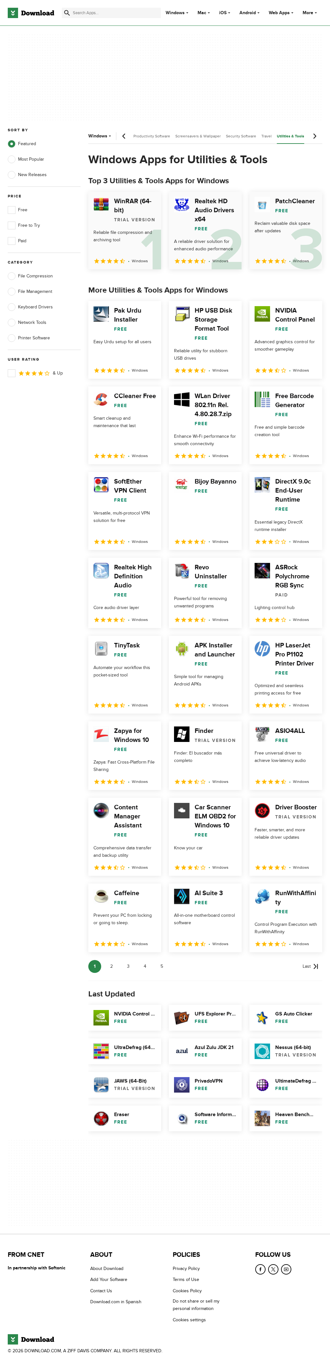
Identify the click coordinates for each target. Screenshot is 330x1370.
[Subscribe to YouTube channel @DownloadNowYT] (286, 1269)
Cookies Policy (187, 1290)
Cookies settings (189, 1319)
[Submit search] (67, 13)
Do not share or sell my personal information (196, 1304)
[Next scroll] (314, 136)
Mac (202, 13)
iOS (223, 13)
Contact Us (101, 1290)
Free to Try (29, 225)
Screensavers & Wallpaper (198, 136)
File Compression (35, 276)
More (308, 12)
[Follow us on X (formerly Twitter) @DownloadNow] (273, 1269)
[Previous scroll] (124, 136)
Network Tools (32, 322)
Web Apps (279, 13)
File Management (35, 291)
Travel (266, 136)
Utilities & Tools (290, 136)
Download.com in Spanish (115, 1302)
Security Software (241, 136)
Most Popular (31, 159)
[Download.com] (31, 13)
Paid (22, 241)
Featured (27, 143)
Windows (175, 13)
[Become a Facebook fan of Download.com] (260, 1269)
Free (22, 210)
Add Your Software (108, 1279)
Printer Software (34, 338)
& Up (58, 373)
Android (247, 13)
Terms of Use (186, 1279)
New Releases (32, 174)
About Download (106, 1268)
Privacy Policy (186, 1268)
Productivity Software (151, 136)
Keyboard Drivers (35, 307)
